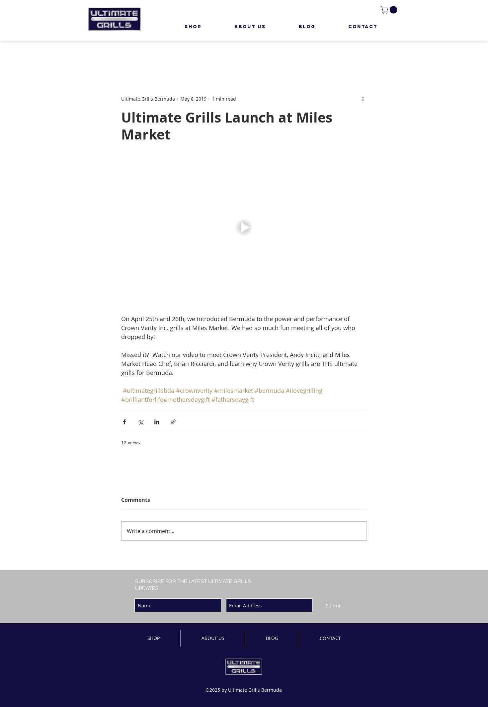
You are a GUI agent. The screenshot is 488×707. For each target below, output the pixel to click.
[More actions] (363, 99)
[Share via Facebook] (124, 422)
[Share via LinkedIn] (157, 422)
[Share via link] (173, 422)
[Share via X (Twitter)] (140, 422)
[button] (389, 10)
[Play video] (244, 227)
